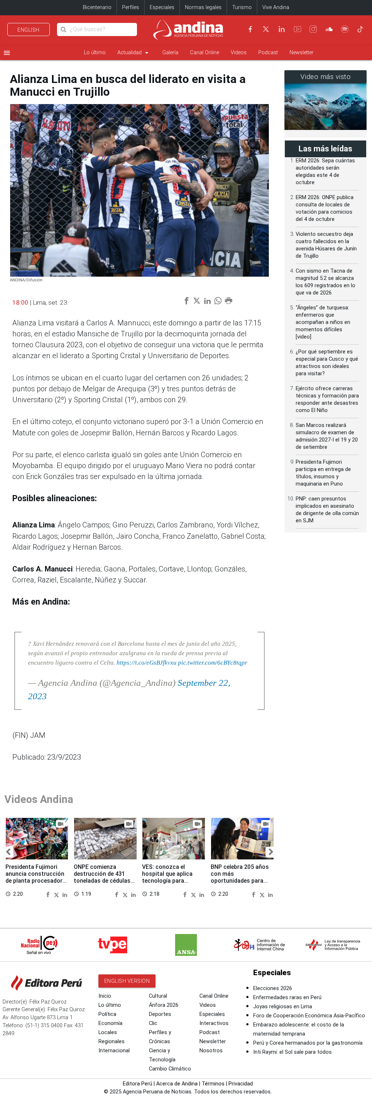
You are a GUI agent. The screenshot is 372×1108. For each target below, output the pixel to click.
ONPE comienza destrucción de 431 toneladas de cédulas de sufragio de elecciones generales (102, 880)
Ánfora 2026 (163, 1005)
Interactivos (214, 1023)
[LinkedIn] (281, 29)
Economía (110, 1023)
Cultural (158, 996)
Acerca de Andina (177, 1084)
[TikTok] (360, 29)
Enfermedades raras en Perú (287, 997)
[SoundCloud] (329, 29)
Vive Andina (275, 7)
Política (107, 1014)
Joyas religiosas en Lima (282, 1007)
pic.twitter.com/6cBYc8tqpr (212, 662)
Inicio (104, 996)
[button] (8, 852)
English (28, 30)
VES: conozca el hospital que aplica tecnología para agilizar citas (167, 877)
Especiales (162, 7)
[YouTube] (297, 29)
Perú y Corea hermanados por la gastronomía (308, 1043)
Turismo (242, 7)
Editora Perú (137, 1084)
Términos (213, 1084)
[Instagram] (313, 29)
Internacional (114, 1051)
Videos (239, 53)
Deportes (160, 1014)
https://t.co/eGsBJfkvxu (147, 662)
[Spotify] (344, 29)
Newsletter (302, 53)
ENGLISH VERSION (127, 981)
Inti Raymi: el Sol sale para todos (292, 1052)
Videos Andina (38, 799)
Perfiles (130, 7)
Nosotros (211, 1051)
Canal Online (204, 53)
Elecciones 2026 (272, 988)
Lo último (95, 53)
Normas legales (203, 7)
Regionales (111, 1041)
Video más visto (325, 77)
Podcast (268, 53)
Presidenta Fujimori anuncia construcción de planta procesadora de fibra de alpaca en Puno (35, 880)
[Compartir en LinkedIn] (64, 894)
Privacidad (241, 1084)
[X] (266, 29)
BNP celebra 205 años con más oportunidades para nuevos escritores (240, 877)
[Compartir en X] (57, 894)
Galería (170, 53)
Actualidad (134, 53)
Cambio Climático (170, 1069)
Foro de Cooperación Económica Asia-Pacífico (309, 1016)
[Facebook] (250, 29)
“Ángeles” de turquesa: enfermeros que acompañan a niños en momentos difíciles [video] (323, 322)
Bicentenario (97, 7)
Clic (153, 1023)
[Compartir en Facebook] (49, 894)
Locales (107, 1032)
